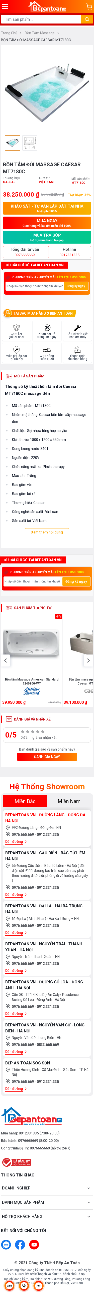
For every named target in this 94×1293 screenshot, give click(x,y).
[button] (5, 661)
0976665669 (28, 1141)
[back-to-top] (85, 1263)
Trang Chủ (9, 33)
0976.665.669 (23, 835)
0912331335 (29, 1133)
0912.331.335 (48, 835)
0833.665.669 (48, 1045)
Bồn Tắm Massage (40, 33)
